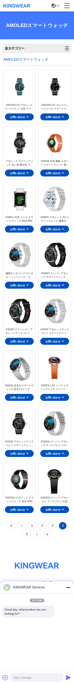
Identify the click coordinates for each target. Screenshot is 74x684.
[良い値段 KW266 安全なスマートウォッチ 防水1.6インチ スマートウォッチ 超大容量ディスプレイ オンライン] (19, 367)
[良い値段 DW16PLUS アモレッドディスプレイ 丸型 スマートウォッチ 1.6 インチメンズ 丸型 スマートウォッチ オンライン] (19, 86)
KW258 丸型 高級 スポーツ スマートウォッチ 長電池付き (54, 163)
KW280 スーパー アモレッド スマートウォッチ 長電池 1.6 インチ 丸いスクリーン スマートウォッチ (54, 275)
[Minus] (68, 587)
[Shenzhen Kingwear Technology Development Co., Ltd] (16, 5)
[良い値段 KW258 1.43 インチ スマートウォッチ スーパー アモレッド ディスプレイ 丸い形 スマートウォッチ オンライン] (54, 367)
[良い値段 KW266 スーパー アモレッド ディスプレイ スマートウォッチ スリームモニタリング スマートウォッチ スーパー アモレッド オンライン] (54, 423)
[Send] (68, 677)
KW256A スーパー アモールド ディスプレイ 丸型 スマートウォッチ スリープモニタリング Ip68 (55, 499)
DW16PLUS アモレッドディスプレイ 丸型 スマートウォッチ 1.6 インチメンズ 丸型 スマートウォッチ (19, 107)
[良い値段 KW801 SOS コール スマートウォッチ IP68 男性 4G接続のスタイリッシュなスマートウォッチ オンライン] (19, 199)
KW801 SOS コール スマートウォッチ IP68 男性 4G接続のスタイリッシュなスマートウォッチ (19, 219)
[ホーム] (37, 570)
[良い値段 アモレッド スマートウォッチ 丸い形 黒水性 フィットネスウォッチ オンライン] (19, 143)
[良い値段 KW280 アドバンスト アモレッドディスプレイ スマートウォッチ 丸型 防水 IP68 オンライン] (19, 311)
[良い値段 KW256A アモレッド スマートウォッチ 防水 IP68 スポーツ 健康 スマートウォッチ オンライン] (19, 479)
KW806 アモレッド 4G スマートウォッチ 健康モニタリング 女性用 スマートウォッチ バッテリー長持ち (54, 219)
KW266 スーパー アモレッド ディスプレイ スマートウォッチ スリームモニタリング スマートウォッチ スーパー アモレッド (54, 443)
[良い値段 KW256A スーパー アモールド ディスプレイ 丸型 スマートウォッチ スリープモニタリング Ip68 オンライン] (54, 479)
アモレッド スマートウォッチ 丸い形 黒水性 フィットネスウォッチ (19, 163)
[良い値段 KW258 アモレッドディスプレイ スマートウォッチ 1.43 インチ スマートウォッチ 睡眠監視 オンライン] (19, 423)
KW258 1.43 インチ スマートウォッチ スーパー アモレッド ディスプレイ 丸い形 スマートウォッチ (54, 387)
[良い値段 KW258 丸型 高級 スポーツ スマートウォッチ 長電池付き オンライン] (54, 143)
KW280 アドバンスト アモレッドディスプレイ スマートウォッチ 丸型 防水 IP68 (19, 331)
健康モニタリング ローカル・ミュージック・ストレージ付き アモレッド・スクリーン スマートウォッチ (19, 275)
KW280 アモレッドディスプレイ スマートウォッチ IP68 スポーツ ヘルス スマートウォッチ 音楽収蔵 (54, 331)
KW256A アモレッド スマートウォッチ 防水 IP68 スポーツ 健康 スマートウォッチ (19, 499)
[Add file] (5, 677)
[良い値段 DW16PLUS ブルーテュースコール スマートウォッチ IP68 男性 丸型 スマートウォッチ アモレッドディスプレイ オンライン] (54, 86)
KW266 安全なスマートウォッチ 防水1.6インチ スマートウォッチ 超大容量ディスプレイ (19, 387)
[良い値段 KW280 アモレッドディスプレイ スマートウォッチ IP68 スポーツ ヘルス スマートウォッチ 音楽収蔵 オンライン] (54, 311)
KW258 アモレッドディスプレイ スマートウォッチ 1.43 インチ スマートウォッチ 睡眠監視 (19, 443)
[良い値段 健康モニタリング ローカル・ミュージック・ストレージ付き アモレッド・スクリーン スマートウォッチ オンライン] (19, 255)
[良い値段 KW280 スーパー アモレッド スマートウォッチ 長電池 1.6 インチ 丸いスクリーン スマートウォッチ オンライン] (54, 255)
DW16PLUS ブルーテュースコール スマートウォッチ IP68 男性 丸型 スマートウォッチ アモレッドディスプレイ (55, 107)
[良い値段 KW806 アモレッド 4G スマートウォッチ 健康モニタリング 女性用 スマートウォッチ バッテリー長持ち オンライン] (54, 199)
